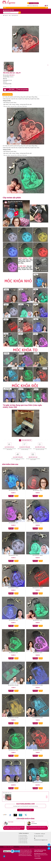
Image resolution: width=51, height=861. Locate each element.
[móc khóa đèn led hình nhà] (13, 478)
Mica (10, 15)
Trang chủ (6, 15)
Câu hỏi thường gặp (23, 835)
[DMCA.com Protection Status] (7, 851)
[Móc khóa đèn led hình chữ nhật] (13, 673)
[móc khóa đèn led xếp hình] (13, 770)
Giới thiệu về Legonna (23, 836)
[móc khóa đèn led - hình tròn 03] (37, 510)
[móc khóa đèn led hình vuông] (37, 543)
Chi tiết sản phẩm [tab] (7, 94)
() (47, 5)
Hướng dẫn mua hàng (23, 838)
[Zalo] (49, 845)
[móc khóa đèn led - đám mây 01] (8, 797)
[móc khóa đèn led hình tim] (13, 608)
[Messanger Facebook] (49, 848)
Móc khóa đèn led (15, 15)
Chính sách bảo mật (23, 839)
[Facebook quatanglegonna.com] (4, 856)
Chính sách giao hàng (23, 842)
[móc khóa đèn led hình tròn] (37, 478)
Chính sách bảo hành (23, 841)
